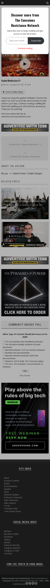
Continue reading (25, 48)
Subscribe (36, 40)
